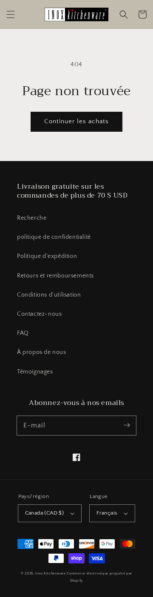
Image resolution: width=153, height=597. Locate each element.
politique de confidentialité (54, 237)
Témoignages (35, 371)
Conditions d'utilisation (49, 294)
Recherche (31, 218)
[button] (10, 14)
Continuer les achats (76, 121)
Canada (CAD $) (44, 513)
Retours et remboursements (55, 275)
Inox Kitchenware (50, 573)
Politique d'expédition (47, 256)
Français (106, 513)
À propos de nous (41, 352)
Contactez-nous (39, 314)
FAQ (23, 333)
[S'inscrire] (126, 425)
